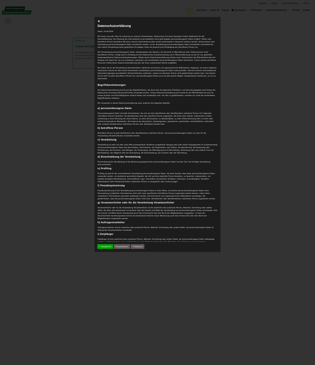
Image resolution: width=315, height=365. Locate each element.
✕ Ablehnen (137, 247)
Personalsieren (122, 247)
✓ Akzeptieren (105, 247)
